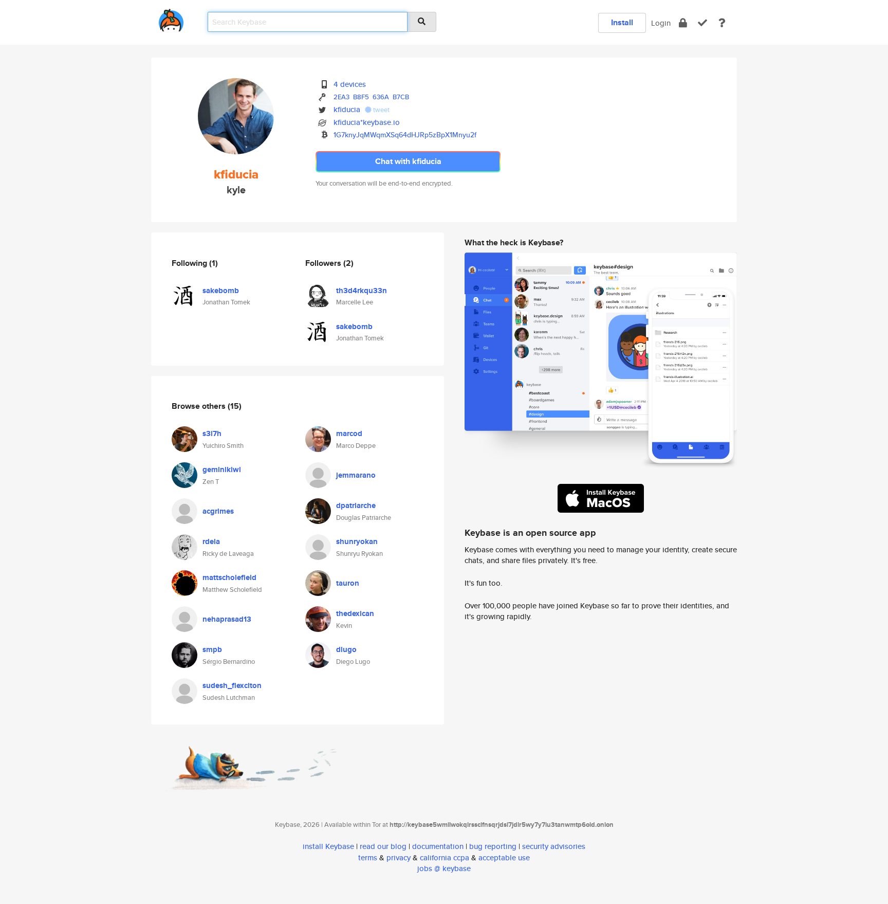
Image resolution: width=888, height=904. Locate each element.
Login (661, 22)
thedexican (355, 613)
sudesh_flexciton (232, 685)
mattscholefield (229, 577)
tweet (381, 110)
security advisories (553, 846)
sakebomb (220, 290)
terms (367, 857)
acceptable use (504, 857)
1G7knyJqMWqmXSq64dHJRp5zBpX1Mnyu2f (405, 135)
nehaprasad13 (226, 619)
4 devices (350, 84)
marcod (349, 433)
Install (622, 22)
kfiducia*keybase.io (367, 122)
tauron (347, 583)
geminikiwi (221, 469)
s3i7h (211, 433)
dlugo (346, 649)
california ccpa (444, 857)
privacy (398, 857)
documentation (438, 846)
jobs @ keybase (444, 868)
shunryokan (357, 541)
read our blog (383, 846)
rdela (211, 541)
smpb (212, 649)
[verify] (702, 22)
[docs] (722, 22)
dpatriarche (356, 505)
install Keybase (328, 846)
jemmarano (356, 475)
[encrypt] (683, 22)
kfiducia (347, 109)
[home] (171, 18)
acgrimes (218, 511)
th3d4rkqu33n (361, 290)
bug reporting (492, 846)
